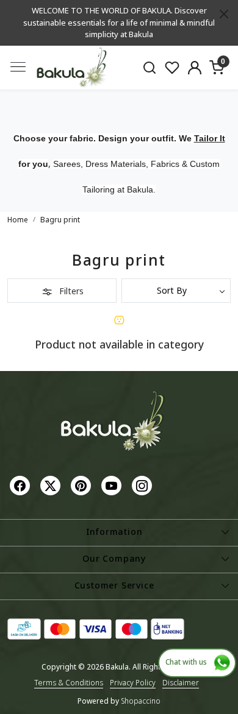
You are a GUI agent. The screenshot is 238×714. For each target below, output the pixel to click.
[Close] (224, 14)
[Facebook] (21, 484)
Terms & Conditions (68, 682)
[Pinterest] (82, 484)
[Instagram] (143, 484)
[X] (52, 484)
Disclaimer (180, 682)
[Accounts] (194, 67)
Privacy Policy (133, 682)
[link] (150, 67)
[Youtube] (113, 484)
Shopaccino (140, 701)
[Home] (72, 68)
